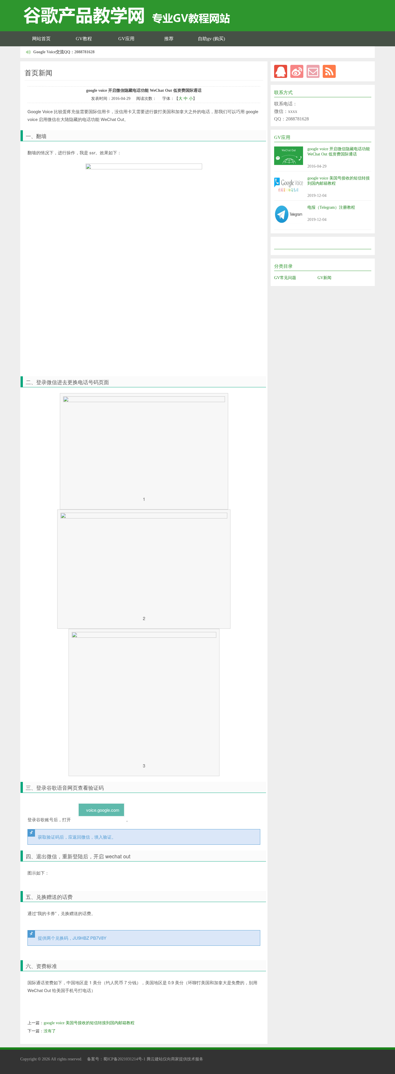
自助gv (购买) (211, 38)
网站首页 (41, 38)
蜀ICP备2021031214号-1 (124, 1059)
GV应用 (126, 38)
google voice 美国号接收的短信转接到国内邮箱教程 (89, 1023)
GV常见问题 (285, 278)
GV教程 (84, 38)
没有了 (50, 1031)
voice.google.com (102, 810)
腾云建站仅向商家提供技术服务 (175, 1059)
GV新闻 (324, 278)
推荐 (168, 38)
